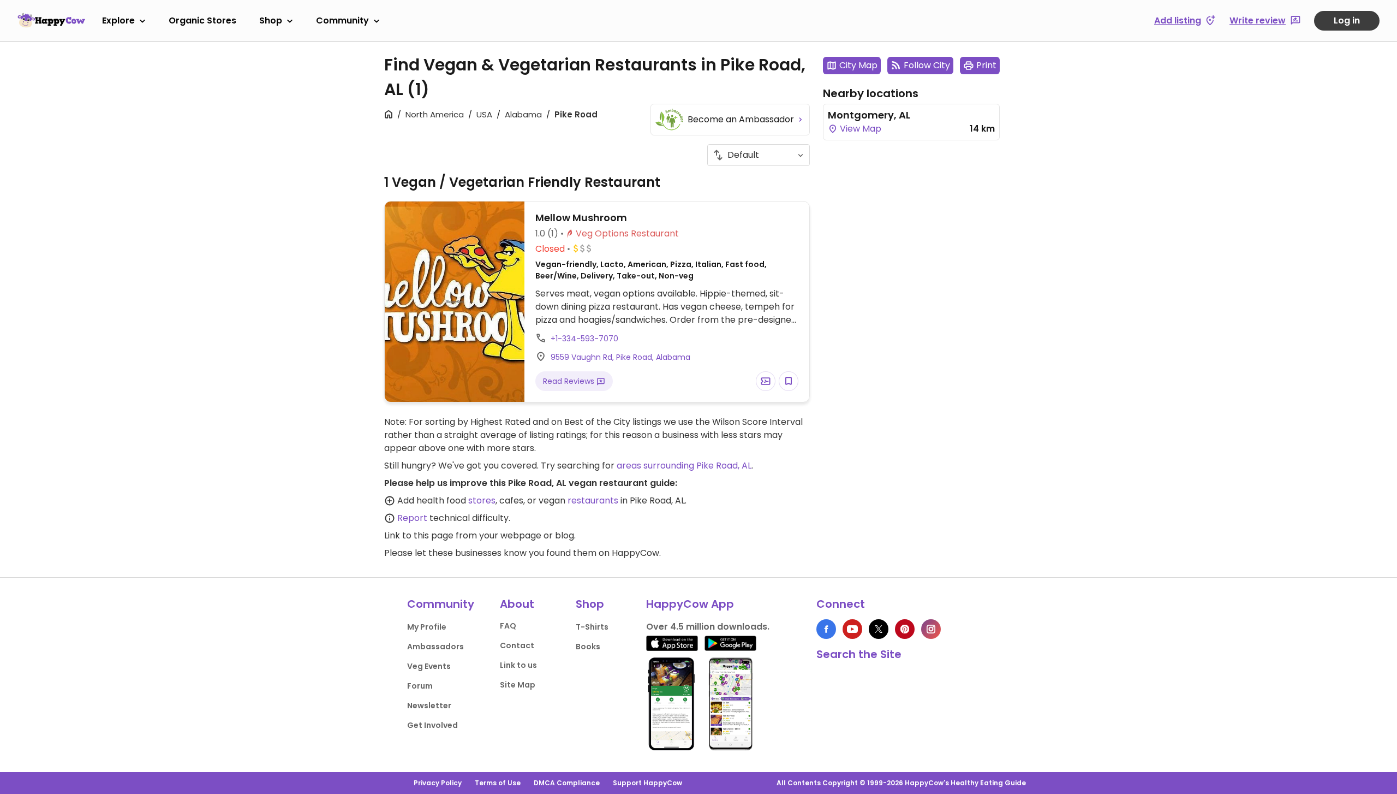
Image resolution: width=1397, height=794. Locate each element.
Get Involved (432, 725)
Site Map (517, 684)
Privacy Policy (438, 782)
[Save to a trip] (765, 381)
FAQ (508, 625)
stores (481, 500)
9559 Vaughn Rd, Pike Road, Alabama (620, 357)
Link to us (518, 665)
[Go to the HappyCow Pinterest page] (905, 629)
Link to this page (418, 535)
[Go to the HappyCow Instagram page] (931, 629)
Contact (517, 645)
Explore (118, 20)
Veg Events (429, 666)
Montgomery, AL (869, 115)
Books (588, 646)
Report (412, 518)
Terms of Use (498, 782)
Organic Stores (202, 20)
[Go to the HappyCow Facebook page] (826, 629)
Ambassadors (435, 646)
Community (342, 20)
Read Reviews (569, 381)
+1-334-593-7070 (584, 338)
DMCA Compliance (567, 782)
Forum (420, 685)
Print (986, 65)
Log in (1347, 20)
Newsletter (429, 705)
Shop (270, 20)
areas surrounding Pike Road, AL (684, 465)
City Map (858, 65)
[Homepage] (51, 20)
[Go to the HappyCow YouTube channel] (852, 629)
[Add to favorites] (788, 381)
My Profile (426, 626)
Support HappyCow (647, 782)
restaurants (593, 500)
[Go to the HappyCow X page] (878, 629)
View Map (859, 128)
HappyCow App (690, 604)
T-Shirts (592, 626)
